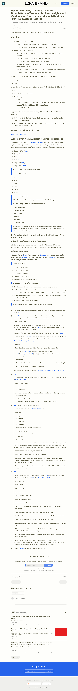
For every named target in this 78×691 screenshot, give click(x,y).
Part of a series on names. (18, 620)
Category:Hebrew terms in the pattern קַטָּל (51, 370)
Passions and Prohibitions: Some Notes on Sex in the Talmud (29, 630)
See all (14, 657)
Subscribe (65, 3)
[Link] (9, 37)
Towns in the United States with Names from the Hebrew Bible (31, 617)
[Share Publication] (59, 3)
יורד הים (32, 477)
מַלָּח (47, 475)
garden (26, 354)
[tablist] (17, 593)
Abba (39, 327)
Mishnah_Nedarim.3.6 (45, 477)
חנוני (24, 166)
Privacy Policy (50, 570)
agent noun (26, 352)
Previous (17, 582)
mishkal (29, 337)
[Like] (12, 28)
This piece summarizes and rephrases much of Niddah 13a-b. (27, 649)
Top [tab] (13, 612)
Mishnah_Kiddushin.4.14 (20, 134)
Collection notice (48, 680)
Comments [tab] (15, 593)
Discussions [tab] (23, 612)
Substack (31, 687)
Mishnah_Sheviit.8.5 (36, 409)
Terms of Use (46, 568)
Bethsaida (27, 316)
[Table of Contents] (2, 345)
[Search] (55, 3)
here (19, 312)
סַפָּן (15, 472)
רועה (23, 163)
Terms (41, 680)
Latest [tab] (17, 612)
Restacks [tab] (21, 593)
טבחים (24, 257)
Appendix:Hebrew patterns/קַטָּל (24, 341)
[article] (39, 620)
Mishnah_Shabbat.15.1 (22, 380)
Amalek (53, 257)
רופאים (25, 255)
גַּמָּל (15, 374)
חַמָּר (25, 151)
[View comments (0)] (16, 28)
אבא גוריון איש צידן (36, 142)
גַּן (18, 354)
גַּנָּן (32, 354)
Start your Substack (35, 684)
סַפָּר (15, 405)
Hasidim (21, 548)
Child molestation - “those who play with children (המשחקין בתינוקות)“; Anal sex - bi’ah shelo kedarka (31, 633)
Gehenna (43, 255)
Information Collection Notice (38, 570)
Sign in (73, 3)
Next (62, 582)
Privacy (37, 680)
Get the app (46, 684)
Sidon (20, 316)
